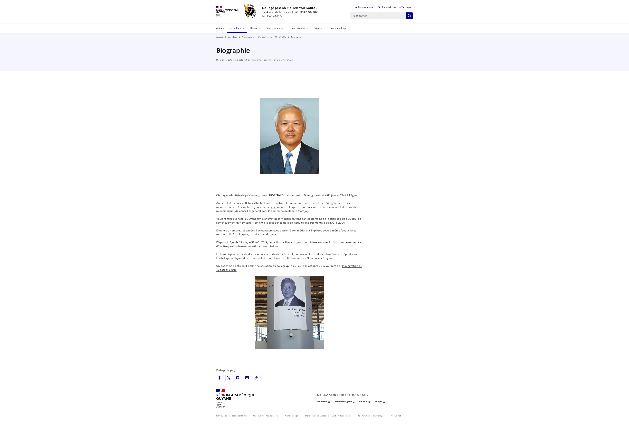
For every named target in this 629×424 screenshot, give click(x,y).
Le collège (235, 28)
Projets (318, 28)
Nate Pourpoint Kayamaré (280, 59)
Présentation (248, 36)
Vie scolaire (298, 28)
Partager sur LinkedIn (238, 378)
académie (321, 401)
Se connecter (365, 7)
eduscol (363, 401)
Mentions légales (292, 415)
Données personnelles (315, 415)
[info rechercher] (409, 15)
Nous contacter (239, 415)
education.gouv (343, 401)
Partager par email (247, 378)
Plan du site (221, 415)
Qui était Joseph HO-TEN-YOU (272, 36)
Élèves (253, 28)
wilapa (378, 401)
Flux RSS (397, 415)
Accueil (220, 28)
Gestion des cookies (341, 415)
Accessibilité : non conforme (266, 415)
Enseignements (274, 28)
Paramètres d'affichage (396, 7)
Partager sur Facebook (219, 378)
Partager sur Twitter (228, 378)
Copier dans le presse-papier (256, 378)
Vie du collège (338, 28)
